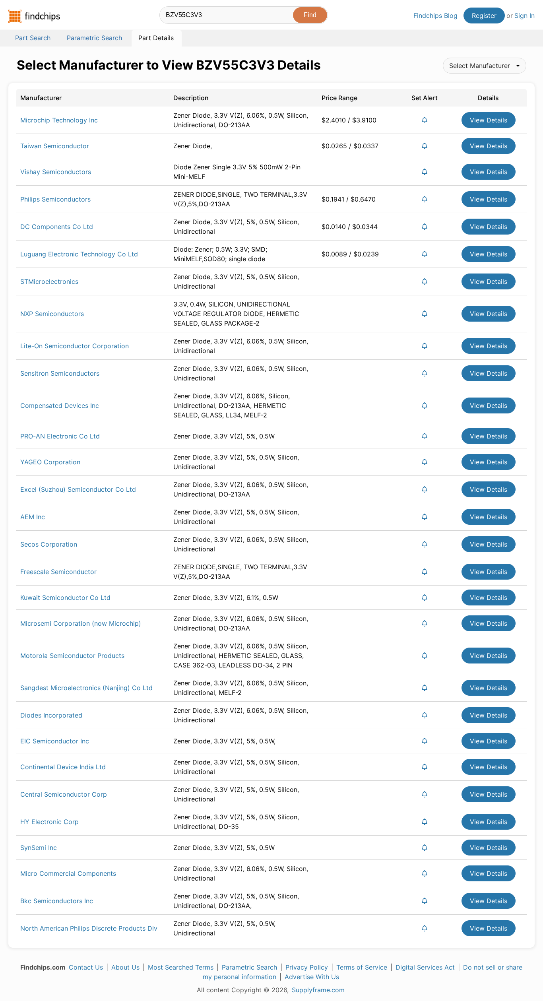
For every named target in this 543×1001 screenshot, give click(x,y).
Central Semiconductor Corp (63, 794)
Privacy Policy (306, 967)
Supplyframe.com (318, 990)
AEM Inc (32, 517)
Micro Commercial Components (68, 873)
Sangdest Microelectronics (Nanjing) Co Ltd (86, 688)
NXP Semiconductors (52, 314)
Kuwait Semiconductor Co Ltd (65, 597)
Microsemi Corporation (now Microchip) (80, 623)
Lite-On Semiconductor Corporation (74, 346)
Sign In (524, 15)
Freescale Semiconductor (58, 572)
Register (484, 15)
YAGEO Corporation (50, 462)
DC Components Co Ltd (56, 227)
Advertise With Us (312, 977)
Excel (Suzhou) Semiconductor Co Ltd (78, 489)
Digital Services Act (425, 967)
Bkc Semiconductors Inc (56, 901)
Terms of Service (361, 967)
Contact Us (86, 967)
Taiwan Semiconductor (54, 146)
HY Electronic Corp (49, 822)
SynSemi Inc (38, 848)
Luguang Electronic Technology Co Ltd (79, 254)
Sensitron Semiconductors (59, 373)
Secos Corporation (48, 544)
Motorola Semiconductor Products (72, 656)
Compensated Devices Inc (59, 405)
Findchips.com (34, 16)
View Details (488, 120)
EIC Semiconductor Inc (54, 741)
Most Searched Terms (180, 967)
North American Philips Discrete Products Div (88, 928)
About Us (125, 967)
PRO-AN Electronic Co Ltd (60, 436)
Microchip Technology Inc (59, 120)
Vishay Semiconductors (55, 172)
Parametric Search (249, 967)
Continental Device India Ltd (63, 767)
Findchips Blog (435, 15)
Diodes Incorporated (51, 715)
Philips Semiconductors (55, 199)
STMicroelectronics (49, 281)
